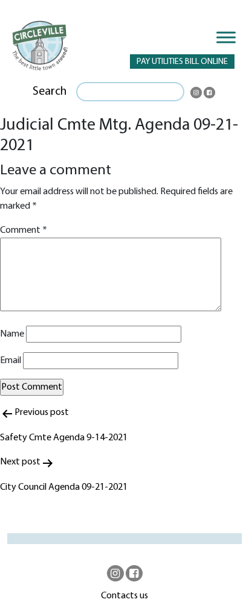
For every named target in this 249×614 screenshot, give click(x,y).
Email (10, 361)
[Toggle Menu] (226, 37)
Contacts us (124, 596)
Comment (23, 230)
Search (49, 92)
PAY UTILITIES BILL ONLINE (182, 61)
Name (12, 334)
